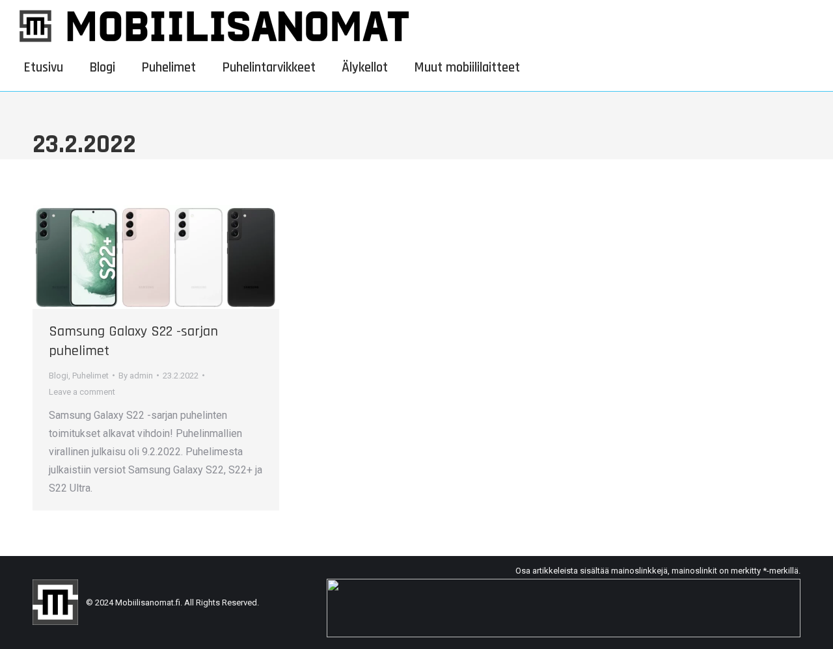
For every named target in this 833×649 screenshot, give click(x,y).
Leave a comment (82, 392)
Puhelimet (90, 375)
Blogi (58, 375)
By (135, 375)
